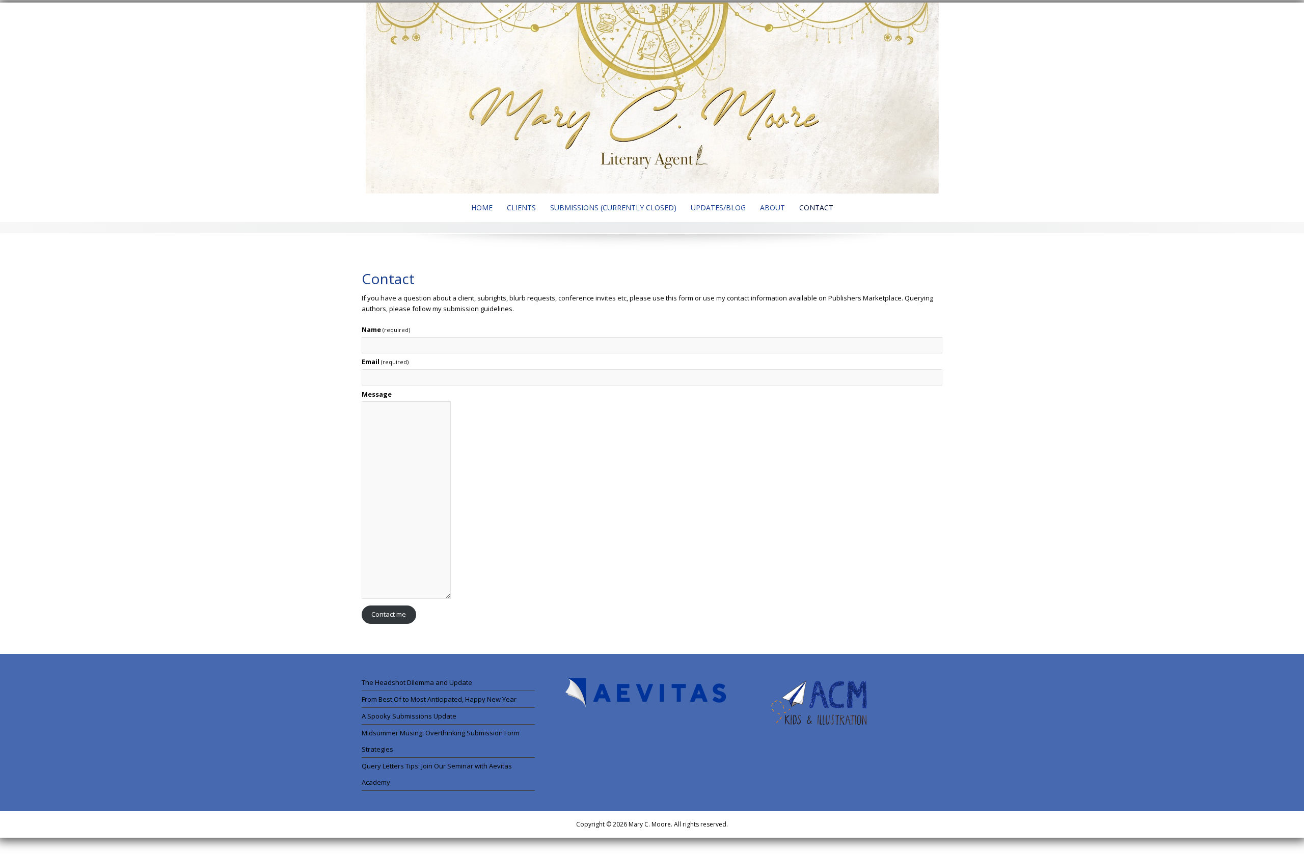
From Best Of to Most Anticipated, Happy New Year (439, 699)
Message (377, 394)
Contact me (388, 614)
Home (482, 207)
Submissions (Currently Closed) (613, 207)
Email (385, 361)
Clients (521, 207)
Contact (816, 207)
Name (386, 329)
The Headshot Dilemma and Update (417, 682)
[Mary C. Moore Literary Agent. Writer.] (652, 97)
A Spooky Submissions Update (409, 716)
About (772, 207)
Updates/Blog (718, 207)
